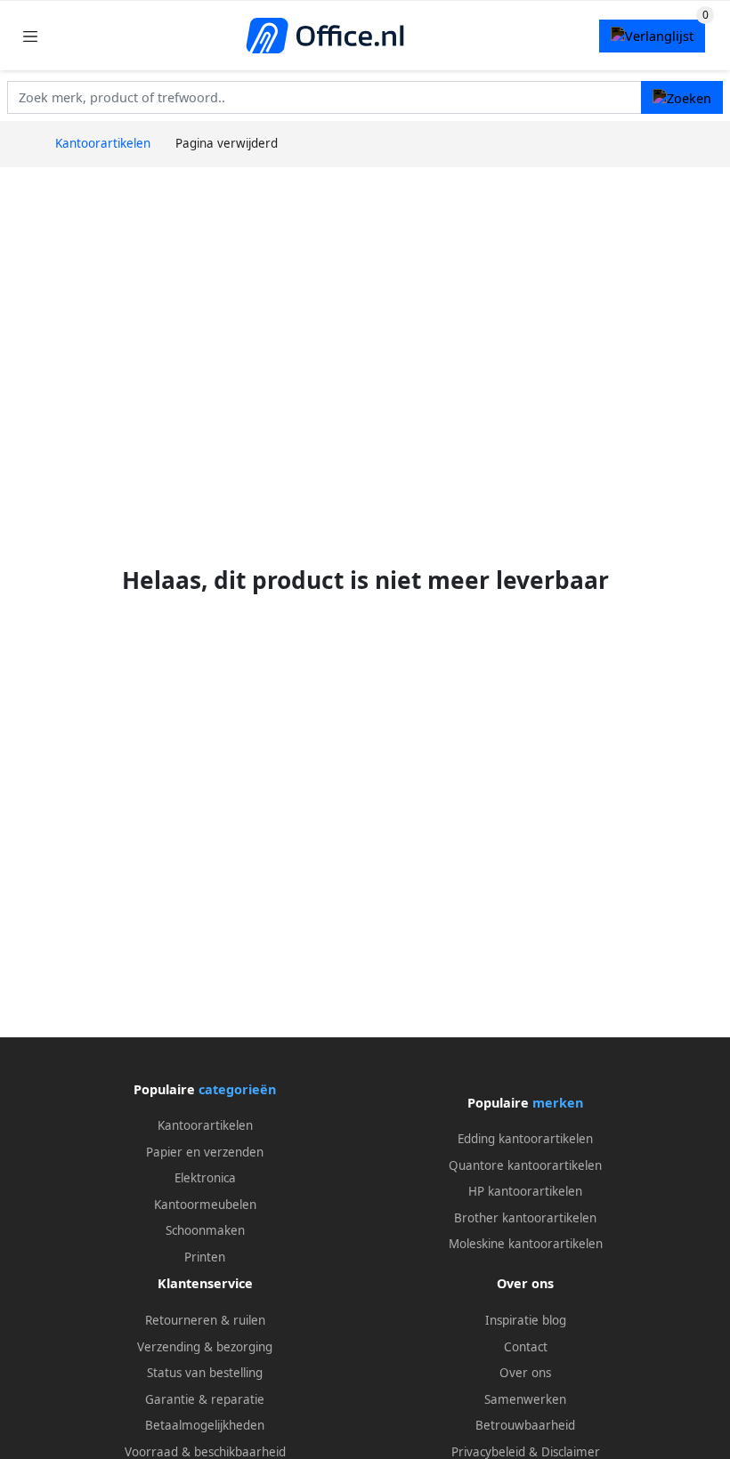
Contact (526, 1347)
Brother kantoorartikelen (525, 1218)
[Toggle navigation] (30, 36)
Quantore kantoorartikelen (525, 1165)
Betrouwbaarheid (525, 1425)
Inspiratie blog (525, 1320)
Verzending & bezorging (204, 1347)
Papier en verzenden (205, 1152)
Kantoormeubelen (205, 1205)
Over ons (525, 1373)
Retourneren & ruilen (205, 1320)
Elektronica (205, 1178)
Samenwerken (525, 1399)
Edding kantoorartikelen (525, 1139)
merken (557, 1102)
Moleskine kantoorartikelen (526, 1244)
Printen (204, 1257)
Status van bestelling (205, 1373)
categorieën (237, 1089)
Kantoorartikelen (205, 1125)
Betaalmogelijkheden (204, 1425)
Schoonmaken (205, 1230)
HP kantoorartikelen (525, 1191)
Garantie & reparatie (204, 1399)
